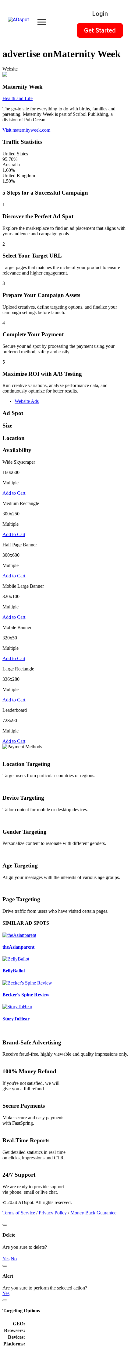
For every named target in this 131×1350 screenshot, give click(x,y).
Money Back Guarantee (93, 1212)
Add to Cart (13, 493)
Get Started (100, 30)
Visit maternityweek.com (26, 130)
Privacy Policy (53, 1212)
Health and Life (17, 98)
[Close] (4, 1225)
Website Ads (27, 401)
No (14, 1258)
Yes (5, 1258)
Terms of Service (18, 1212)
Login (100, 13)
